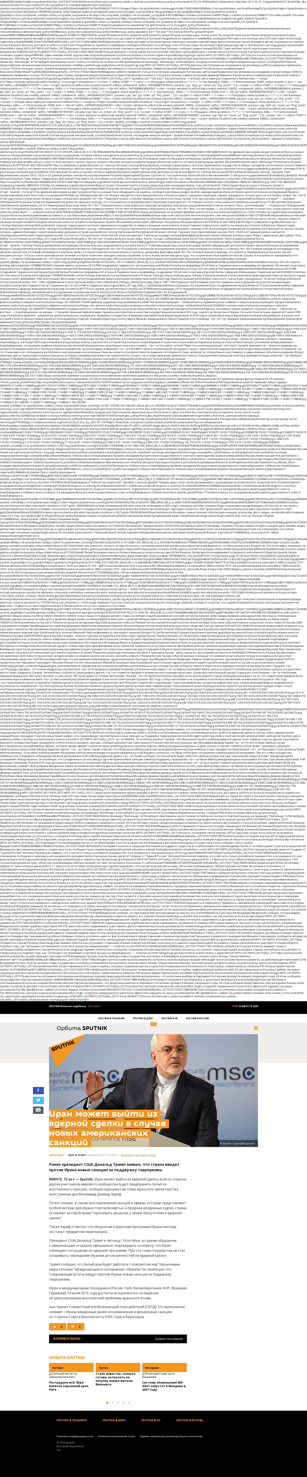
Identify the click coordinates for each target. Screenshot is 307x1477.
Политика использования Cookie (116, 1436)
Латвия (57, 1368)
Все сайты (94, 1006)
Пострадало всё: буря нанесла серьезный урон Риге (68, 1385)
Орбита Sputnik (67, 1358)
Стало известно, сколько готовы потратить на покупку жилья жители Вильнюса (115, 1379)
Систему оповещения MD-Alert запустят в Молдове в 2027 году (164, 1385)
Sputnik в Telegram (111, 1018)
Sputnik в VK (169, 1018)
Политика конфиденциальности (75, 1436)
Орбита (82, 1028)
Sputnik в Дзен (143, 1018)
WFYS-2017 (56, 1155)
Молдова (152, 1368)
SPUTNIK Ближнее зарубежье (67, 1006)
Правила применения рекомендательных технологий (171, 1436)
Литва (103, 1368)
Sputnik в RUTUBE (197, 1018)
